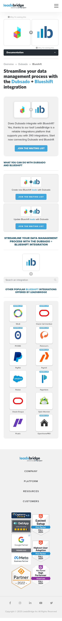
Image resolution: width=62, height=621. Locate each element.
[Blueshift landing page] (45, 32)
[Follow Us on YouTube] (40, 603)
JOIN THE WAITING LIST (31, 148)
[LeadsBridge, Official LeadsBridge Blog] (15, 5)
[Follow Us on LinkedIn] (30, 603)
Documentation (14, 52)
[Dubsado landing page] (17, 32)
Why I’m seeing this (18, 17)
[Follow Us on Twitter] (51, 603)
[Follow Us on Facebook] (10, 603)
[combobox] (31, 280)
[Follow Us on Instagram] (20, 603)
